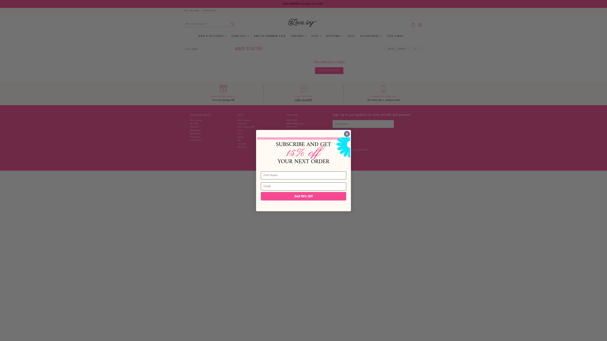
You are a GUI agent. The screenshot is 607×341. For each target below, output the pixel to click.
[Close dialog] (347, 134)
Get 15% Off (303, 196)
